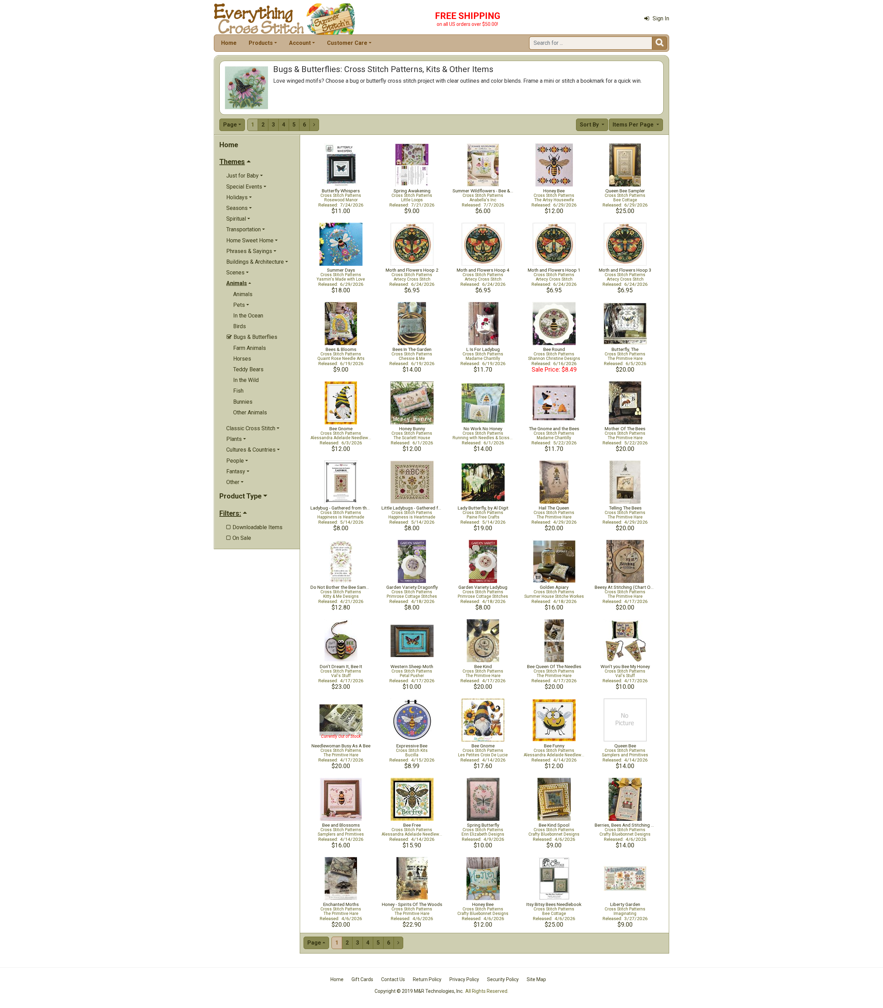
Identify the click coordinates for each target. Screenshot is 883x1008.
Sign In (661, 18)
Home (229, 43)
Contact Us (393, 979)
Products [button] (261, 43)
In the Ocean (248, 315)
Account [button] (300, 43)
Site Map (536, 979)
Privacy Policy (464, 979)
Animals (242, 294)
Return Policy (427, 979)
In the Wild (246, 380)
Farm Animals (249, 348)
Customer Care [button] (347, 43)
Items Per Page (634, 124)
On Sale (238, 538)
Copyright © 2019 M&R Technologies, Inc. (419, 991)
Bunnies (242, 402)
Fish (238, 390)
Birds (239, 326)
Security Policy (503, 979)
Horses (242, 358)
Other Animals (250, 412)
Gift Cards (362, 979)
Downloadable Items (254, 527)
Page (230, 124)
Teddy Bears (248, 369)
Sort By (590, 124)
